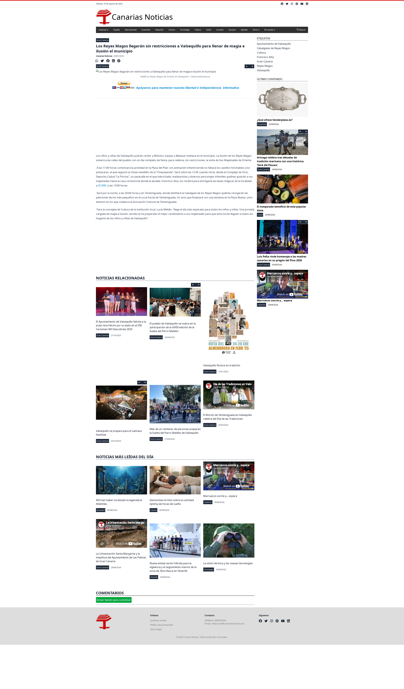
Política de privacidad (161, 624)
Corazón (219, 29)
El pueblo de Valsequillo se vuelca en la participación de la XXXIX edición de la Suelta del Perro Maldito (173, 327)
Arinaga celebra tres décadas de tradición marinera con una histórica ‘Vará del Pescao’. (280, 161)
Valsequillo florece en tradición (221, 365)
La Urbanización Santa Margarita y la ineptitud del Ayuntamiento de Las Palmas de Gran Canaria (121, 557)
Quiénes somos (158, 620)
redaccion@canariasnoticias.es (228, 623)
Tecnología (185, 29)
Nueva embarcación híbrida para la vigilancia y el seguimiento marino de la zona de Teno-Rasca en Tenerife (173, 567)
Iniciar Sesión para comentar (114, 600)
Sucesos (232, 29)
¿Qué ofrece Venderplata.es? (275, 120)
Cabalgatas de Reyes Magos (273, 48)
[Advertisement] (175, 128)
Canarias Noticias (104, 56)
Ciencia (172, 29)
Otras (255, 29)
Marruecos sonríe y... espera (220, 496)
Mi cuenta (268, 29)
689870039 (220, 620)
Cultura (198, 29)
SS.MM (102, 185)
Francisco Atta (265, 57)
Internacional (131, 29)
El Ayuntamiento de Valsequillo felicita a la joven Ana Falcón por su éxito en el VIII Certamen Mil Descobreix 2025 (121, 325)
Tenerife (153, 577)
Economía (146, 29)
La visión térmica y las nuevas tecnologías (228, 563)
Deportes (159, 29)
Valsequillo (263, 70)
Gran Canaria (102, 40)
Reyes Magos (265, 66)
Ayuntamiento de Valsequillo (274, 43)
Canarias (102, 29)
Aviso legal (156, 629)
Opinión (244, 29)
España (116, 29)
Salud (208, 29)
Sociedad (101, 510)
